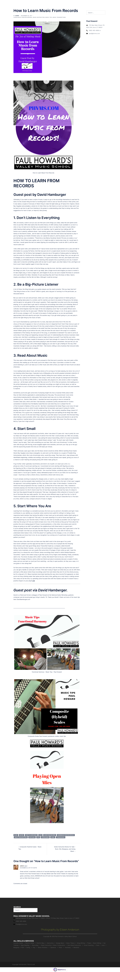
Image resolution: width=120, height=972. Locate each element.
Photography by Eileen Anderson (60, 929)
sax (38, 837)
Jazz (40, 835)
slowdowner (45, 837)
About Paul (55, 4)
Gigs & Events (97, 4)
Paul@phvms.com (21, 924)
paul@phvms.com (94, 33)
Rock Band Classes (65, 4)
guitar (21, 835)
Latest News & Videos (59, 6)
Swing (52, 837)
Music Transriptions (59, 17)
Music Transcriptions (21, 837)
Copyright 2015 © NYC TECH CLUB (23, 964)
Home (48, 4)
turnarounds (60, 837)
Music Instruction (39, 17)
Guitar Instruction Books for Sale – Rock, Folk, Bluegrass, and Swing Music (64, 849)
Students (75, 4)
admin (17, 15)
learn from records (49, 835)
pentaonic (32, 837)
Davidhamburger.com (23, 599)
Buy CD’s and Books (85, 4)
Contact (48, 6)
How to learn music (31, 835)
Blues (15, 835)
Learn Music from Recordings (22, 17)
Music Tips (48, 17)
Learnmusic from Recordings (66, 835)
